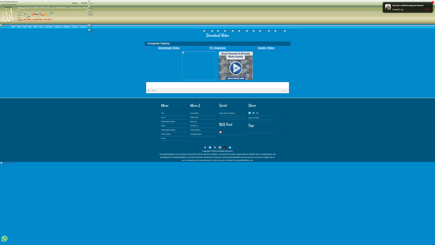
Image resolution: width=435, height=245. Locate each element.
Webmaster (194, 117)
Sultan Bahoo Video (168, 130)
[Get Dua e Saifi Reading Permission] (388, 9)
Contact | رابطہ (398, 9)
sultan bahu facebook (227, 113)
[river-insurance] (7, 163)
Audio (163, 126)
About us (193, 121)
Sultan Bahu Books (168, 121)
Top (162, 113)
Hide (427, 9)
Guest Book (194, 113)
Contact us (194, 126)
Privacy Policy (195, 130)
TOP (285, 90)
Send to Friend (253, 118)
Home (163, 117)
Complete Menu (196, 134)
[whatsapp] (4, 238)
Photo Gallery (166, 134)
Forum (163, 138)
